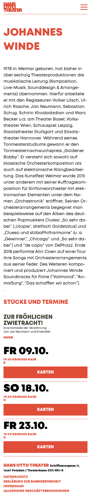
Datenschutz (16, 477)
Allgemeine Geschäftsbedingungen (36, 491)
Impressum (14, 486)
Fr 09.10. (26, 351)
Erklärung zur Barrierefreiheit (32, 481)
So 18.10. (26, 388)
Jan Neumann (20, 332)
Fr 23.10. (26, 426)
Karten (45, 372)
